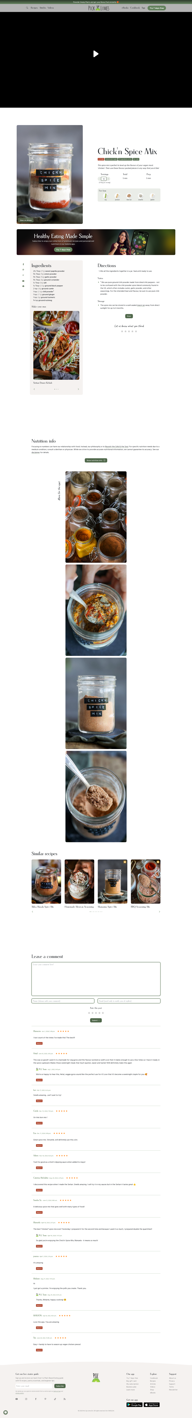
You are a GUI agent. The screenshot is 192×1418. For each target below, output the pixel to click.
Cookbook (135, 7)
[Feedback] (5, 1412)
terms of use (56, 1391)
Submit (95, 1020)
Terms (171, 1386)
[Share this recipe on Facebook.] (23, 264)
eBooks (125, 7)
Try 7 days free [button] (157, 8)
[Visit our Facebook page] (36, 1398)
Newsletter (173, 1389)
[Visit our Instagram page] (26, 1398)
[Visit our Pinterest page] (45, 1398)
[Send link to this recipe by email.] (23, 281)
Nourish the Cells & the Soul (116, 446)
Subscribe (60, 1386)
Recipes (34, 7)
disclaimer (36, 452)
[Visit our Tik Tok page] (55, 1398)
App (143, 7)
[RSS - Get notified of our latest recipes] (65, 1398)
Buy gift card (131, 1381)
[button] (96, 2)
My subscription (132, 1384)
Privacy (172, 1381)
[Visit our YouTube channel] (17, 1398)
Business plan (131, 1386)
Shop (152, 1389)
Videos (51, 7)
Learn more (130, 1389)
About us (172, 1378)
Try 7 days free (132, 1378)
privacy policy (20, 1393)
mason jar (141, 305)
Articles (42, 7)
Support (172, 1384)
